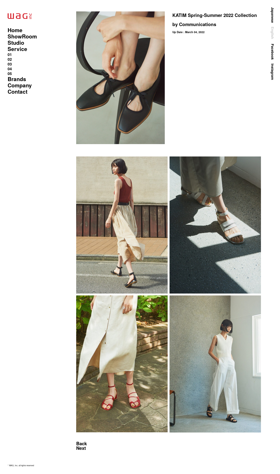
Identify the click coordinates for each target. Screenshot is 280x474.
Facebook (272, 52)
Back (81, 443)
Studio (16, 42)
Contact (17, 91)
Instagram (272, 72)
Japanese (272, 15)
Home (15, 30)
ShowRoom (22, 36)
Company (20, 85)
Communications (197, 24)
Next (81, 448)
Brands (17, 79)
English (272, 33)
